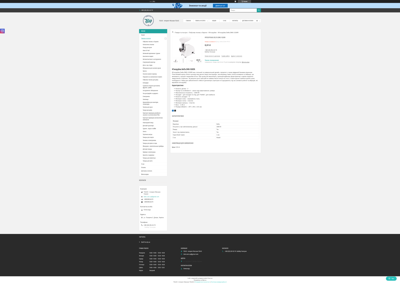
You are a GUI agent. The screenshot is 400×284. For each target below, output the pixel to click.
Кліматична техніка (148, 44)
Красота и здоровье (148, 155)
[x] (175, 111)
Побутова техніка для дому (150, 80)
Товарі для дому (147, 110)
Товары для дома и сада (150, 143)
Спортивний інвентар (149, 62)
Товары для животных (149, 158)
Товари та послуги (181, 32)
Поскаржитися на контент (202, 282)
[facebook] (173, 111)
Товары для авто (147, 161)
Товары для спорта (148, 137)
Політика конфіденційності (219, 282)
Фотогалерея (145, 174)
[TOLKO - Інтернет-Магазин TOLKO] (148, 20)
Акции (214, 21)
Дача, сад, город (147, 65)
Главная (188, 21)
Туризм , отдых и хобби (149, 128)
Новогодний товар (148, 123)
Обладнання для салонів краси (152, 68)
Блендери (145, 83)
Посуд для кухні (147, 47)
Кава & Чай (146, 50)
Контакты (235, 21)
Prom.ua (210, 278)
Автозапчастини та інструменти (152, 59)
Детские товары (147, 149)
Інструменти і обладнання (150, 90)
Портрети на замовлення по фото (152, 77)
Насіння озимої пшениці (150, 74)
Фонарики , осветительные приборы (153, 146)
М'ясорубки (212, 32)
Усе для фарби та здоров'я (150, 93)
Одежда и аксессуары (149, 152)
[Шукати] (259, 10)
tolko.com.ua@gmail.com (151, 196)
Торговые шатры (147, 134)
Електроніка (146, 96)
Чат (393, 278)
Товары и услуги (200, 21)
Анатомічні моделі (148, 56)
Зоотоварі (145, 99)
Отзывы (143, 167)
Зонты (144, 131)
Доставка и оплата (247, 21)
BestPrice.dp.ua (145, 242)
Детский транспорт (148, 126)
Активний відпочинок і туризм (151, 53)
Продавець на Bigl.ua (200, 280)
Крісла (145, 71)
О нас (224, 21)
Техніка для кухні (148, 107)
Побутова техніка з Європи (198, 32)
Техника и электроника (149, 140)
